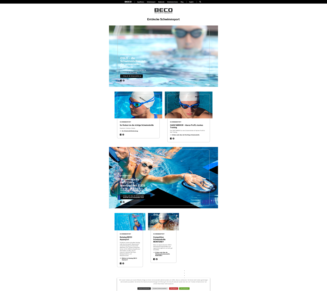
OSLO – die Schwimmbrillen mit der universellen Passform (133, 61)
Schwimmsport (151, 2)
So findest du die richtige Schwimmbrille (137, 123)
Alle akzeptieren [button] (184, 288)
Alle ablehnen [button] (173, 288)
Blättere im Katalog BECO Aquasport (129, 259)
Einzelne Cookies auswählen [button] (159, 288)
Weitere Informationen (144, 288)
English (191, 2)
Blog (182, 2)
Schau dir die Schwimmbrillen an (132, 76)
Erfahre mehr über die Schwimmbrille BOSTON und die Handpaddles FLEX (133, 196)
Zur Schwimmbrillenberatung (130, 131)
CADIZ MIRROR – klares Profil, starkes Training (186, 124)
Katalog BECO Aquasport (126, 236)
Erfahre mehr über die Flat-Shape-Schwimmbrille (185, 135)
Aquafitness (140, 2)
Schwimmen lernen (172, 2)
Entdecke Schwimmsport (163, 19)
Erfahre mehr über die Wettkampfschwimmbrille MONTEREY (162, 254)
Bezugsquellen (190, 273)
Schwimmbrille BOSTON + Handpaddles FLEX (132, 181)
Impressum (189, 270)
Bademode (161, 2)
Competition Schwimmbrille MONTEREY (159, 238)
